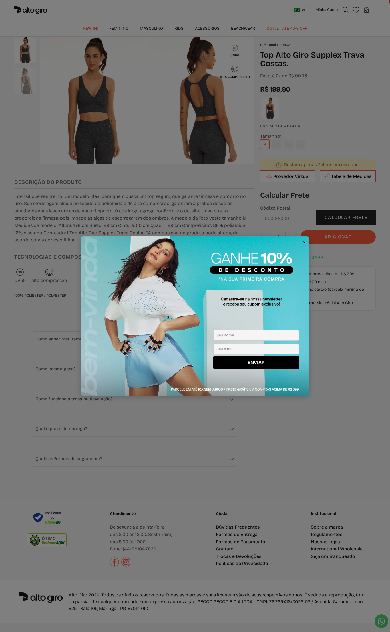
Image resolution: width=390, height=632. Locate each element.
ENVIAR (256, 362)
